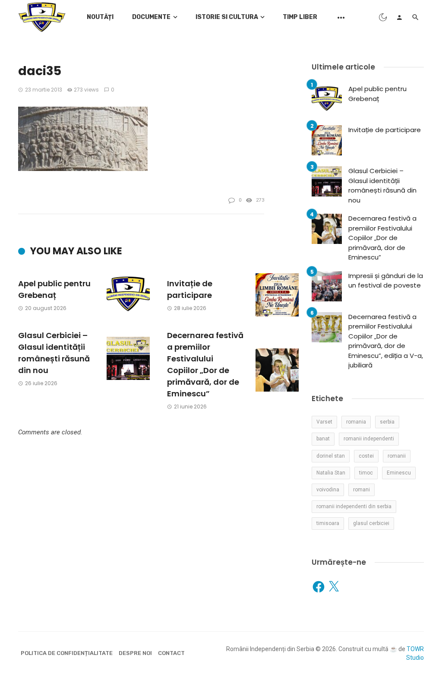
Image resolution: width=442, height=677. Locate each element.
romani (361, 490)
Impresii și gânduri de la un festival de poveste (385, 280)
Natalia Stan (330, 473)
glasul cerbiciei (371, 523)
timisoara (327, 523)
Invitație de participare (189, 289)
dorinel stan (330, 456)
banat (323, 439)
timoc (366, 473)
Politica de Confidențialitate (67, 653)
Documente (151, 17)
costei (366, 456)
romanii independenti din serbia (353, 506)
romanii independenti (369, 439)
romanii (397, 456)
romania (356, 422)
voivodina (327, 490)
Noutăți (100, 17)
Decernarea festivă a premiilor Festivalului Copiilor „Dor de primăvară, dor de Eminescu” (205, 364)
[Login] (399, 17)
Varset (324, 422)
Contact (171, 653)
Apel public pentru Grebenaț (54, 289)
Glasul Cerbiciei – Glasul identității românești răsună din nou (54, 353)
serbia (387, 422)
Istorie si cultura (227, 17)
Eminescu (399, 473)
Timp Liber (300, 17)
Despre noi (135, 653)
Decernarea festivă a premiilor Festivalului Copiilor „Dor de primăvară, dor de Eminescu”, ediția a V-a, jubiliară (385, 341)
